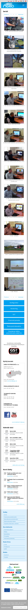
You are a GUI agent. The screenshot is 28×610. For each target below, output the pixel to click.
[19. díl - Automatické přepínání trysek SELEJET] (14, 61)
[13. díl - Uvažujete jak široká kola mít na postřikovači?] (14, 172)
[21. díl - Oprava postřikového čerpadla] (14, 24)
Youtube (6, 557)
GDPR (5, 549)
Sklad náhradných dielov (10, 521)
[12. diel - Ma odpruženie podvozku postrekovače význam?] (14, 191)
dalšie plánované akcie (18, 465)
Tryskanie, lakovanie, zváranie (11, 523)
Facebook (6, 555)
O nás (5, 544)
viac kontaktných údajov (18, 422)
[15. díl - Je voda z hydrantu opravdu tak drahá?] (14, 135)
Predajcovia (7, 546)
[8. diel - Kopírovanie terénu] (14, 265)
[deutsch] (16, 1)
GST (14, 314)
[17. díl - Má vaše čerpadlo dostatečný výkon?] (14, 98)
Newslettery (7, 534)
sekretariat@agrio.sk (12, 381)
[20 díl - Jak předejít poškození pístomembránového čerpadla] (14, 42)
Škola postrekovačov (14, 326)
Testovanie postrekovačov (10, 517)
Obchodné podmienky (9, 538)
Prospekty (6, 536)
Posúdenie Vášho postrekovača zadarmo (14, 332)
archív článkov (20, 504)
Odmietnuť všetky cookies (20, 607)
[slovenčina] (11, 1)
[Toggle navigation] (23, 5)
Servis (5, 514)
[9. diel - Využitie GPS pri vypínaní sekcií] (14, 247)
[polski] (18, 1)
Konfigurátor (14, 303)
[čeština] (8, 1)
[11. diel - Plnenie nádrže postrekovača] (14, 210)
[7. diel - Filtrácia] (14, 284)
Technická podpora (8, 529)
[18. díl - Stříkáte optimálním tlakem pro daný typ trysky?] (14, 79)
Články (5, 532)
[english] (13, 1)
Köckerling (14, 308)
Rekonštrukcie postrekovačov (11, 519)
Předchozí (6, 14)
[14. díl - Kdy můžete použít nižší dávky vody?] (14, 154)
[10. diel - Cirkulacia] (14, 228)
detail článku (10, 476)
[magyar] (21, 1)
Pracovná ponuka (14, 320)
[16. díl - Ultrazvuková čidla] (14, 117)
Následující (20, 14)
